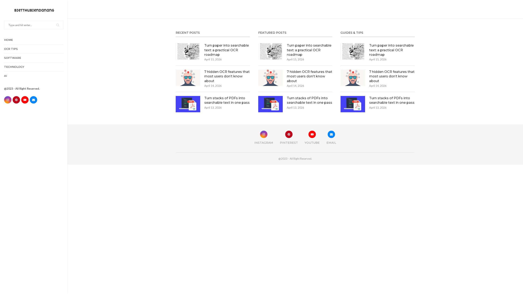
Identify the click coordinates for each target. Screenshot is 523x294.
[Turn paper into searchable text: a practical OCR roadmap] (188, 51)
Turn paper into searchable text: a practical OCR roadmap (226, 50)
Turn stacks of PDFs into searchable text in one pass (227, 100)
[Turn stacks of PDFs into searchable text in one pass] (188, 104)
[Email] (33, 100)
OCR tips (11, 48)
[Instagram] (7, 100)
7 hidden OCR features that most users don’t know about (227, 76)
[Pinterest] (16, 100)
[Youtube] (25, 100)
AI (5, 75)
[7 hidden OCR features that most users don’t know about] (188, 78)
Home (8, 39)
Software (12, 57)
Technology (14, 66)
